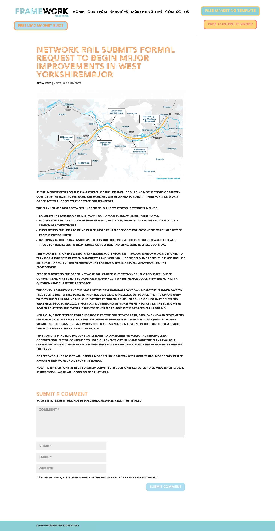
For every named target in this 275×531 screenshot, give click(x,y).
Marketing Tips (146, 12)
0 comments (72, 83)
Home (78, 12)
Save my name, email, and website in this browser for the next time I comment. (99, 477)
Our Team (97, 12)
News (57, 83)
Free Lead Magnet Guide (40, 25)
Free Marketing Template (230, 11)
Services (119, 12)
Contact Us (177, 12)
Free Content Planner (230, 24)
